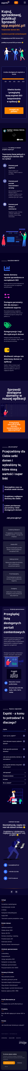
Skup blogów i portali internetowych (12, 988)
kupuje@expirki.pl (14, 865)
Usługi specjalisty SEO (8, 959)
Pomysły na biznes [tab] (8, 776)
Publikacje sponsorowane (8, 965)
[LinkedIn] (16, 891)
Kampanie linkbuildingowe (9, 913)
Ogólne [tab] (5, 729)
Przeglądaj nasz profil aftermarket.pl (12, 1004)
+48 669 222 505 (14, 872)
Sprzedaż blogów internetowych (10, 982)
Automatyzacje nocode (8, 907)
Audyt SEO (4, 915)
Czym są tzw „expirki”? (9, 736)
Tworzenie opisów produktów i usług (12, 918)
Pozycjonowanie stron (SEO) (9, 967)
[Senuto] (19, 1038)
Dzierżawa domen (6, 941)
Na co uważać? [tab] (7, 783)
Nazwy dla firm (5, 933)
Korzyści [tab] (5, 779)
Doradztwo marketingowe (9, 904)
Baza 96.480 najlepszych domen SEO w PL (13, 1014)
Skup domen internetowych (9, 985)
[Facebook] (11, 891)
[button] (14, 110)
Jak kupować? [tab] (7, 772)
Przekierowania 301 (7, 939)
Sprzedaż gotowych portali (9, 979)
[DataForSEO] (11, 1038)
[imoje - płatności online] (23, 1042)
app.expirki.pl (12, 25)
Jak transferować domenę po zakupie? (12, 1025)
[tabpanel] (14, 751)
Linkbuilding (5, 953)
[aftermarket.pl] (4, 1038)
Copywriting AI (5, 956)
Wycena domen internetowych (10, 944)
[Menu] (25, 3)
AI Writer (3, 910)
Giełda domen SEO (7, 930)
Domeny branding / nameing (9, 936)
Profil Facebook (13, 878)
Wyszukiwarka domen (7, 976)
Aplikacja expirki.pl (6, 927)
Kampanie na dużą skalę (8, 962)
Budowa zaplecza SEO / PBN (9, 991)
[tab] (14, 736)
